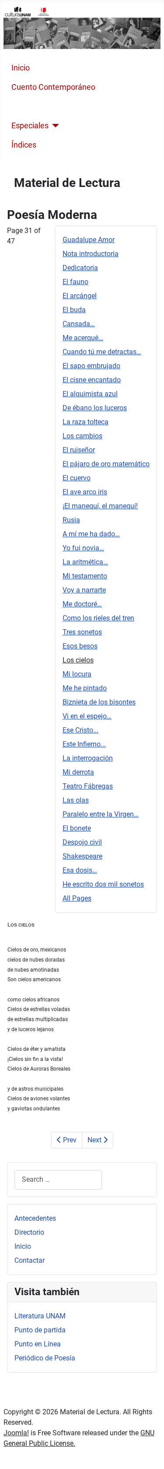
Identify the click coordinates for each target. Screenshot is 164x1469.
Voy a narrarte (84, 590)
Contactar (29, 1260)
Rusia (71, 520)
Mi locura (77, 674)
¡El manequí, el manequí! (100, 506)
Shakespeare (82, 856)
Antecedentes (35, 1218)
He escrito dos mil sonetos (103, 884)
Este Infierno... (84, 744)
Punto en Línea (37, 1344)
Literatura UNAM (40, 1316)
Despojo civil (82, 842)
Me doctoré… (82, 604)
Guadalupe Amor (89, 240)
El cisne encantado (92, 380)
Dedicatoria (80, 268)
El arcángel (80, 296)
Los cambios (82, 436)
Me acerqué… (83, 338)
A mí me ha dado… (91, 534)
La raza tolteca (85, 422)
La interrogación (88, 758)
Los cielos (78, 660)
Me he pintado (85, 688)
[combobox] (58, 1180)
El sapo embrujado (91, 366)
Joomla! (16, 1433)
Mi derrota (78, 772)
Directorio (29, 1232)
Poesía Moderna (39, 106)
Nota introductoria (91, 254)
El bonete (77, 828)
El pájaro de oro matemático (106, 464)
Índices (23, 145)
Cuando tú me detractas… (102, 352)
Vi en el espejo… (87, 716)
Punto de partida (40, 1330)
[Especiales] (54, 125)
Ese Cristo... (80, 730)
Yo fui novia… (83, 548)
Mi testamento (85, 576)
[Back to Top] (148, 1453)
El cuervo (77, 478)
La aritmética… (85, 562)
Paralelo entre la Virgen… (101, 814)
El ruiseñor (79, 450)
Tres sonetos (82, 632)
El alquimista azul (90, 394)
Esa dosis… (80, 870)
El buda (74, 310)
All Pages (77, 898)
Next (95, 1140)
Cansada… (79, 324)
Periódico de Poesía (44, 1358)
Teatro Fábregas (88, 786)
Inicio (20, 67)
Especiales (30, 125)
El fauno (75, 282)
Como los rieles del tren (98, 618)
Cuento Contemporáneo (53, 87)
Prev (69, 1140)
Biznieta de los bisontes (99, 702)
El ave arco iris (85, 492)
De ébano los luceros (95, 408)
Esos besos (80, 646)
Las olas (76, 800)
